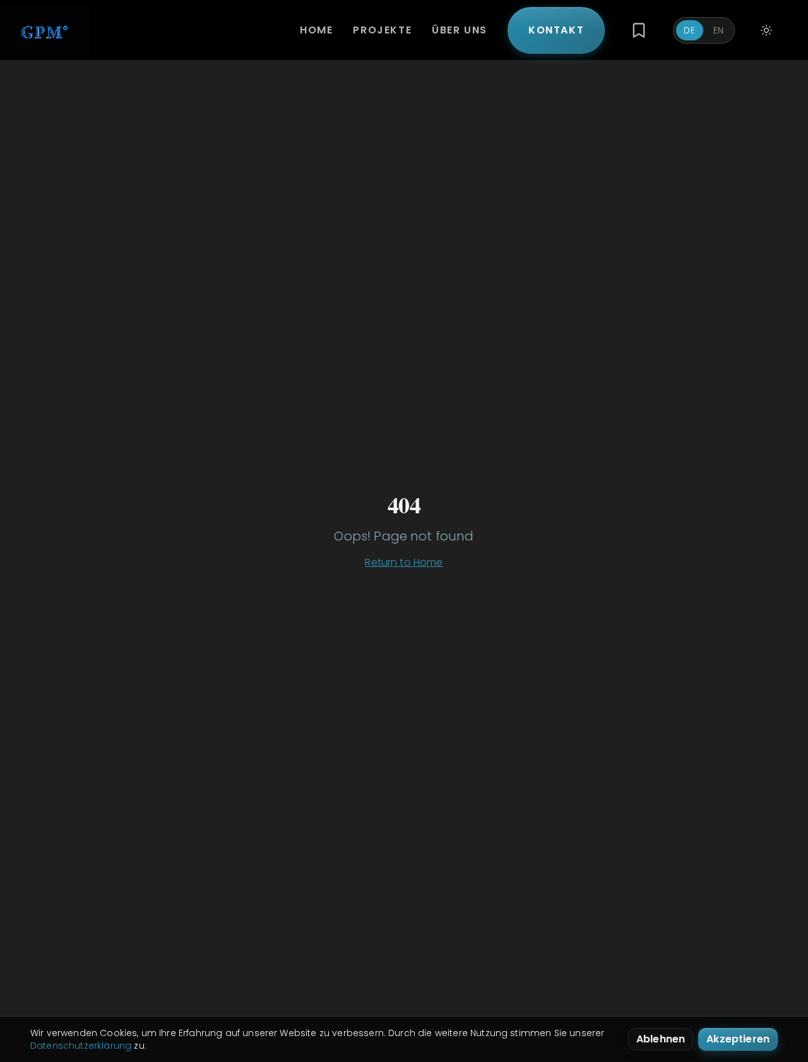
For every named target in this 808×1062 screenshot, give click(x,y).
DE (689, 30)
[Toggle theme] (766, 30)
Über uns (459, 30)
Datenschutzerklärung (80, 1045)
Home (316, 30)
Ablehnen (660, 1039)
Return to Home (404, 562)
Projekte (382, 30)
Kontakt (556, 30)
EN (718, 30)
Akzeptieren (737, 1039)
